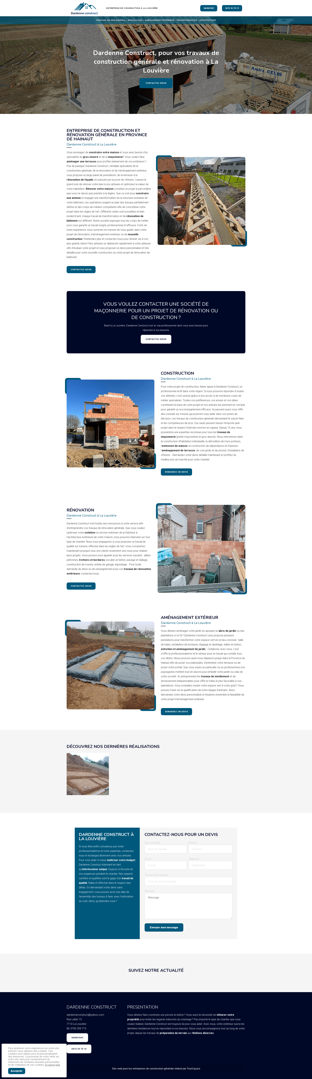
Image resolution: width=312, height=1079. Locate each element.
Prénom (192, 842)
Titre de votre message (156, 875)
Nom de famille (152, 842)
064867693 (209, 8)
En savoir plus (52, 1064)
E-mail (148, 859)
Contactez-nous (156, 83)
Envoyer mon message (164, 927)
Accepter (17, 1070)
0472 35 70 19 (232, 8)
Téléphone (193, 859)
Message (149, 891)
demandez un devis (176, 472)
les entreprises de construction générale (151, 1068)
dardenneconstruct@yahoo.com (85, 1014)
